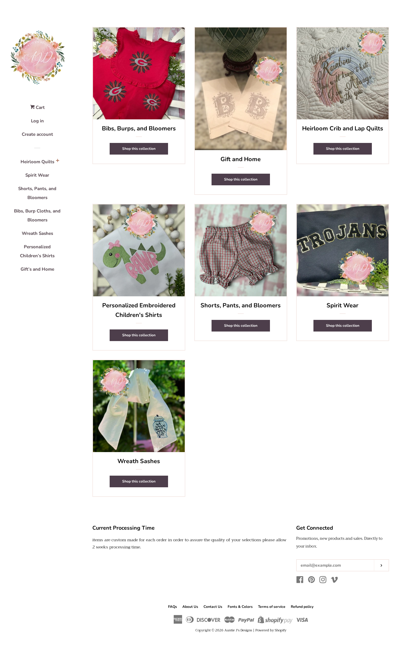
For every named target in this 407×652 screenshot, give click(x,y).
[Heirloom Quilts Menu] (57, 161)
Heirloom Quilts (37, 162)
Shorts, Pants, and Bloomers (37, 193)
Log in (37, 121)
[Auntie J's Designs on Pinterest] (311, 581)
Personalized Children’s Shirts (37, 251)
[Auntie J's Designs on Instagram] (323, 581)
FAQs (172, 606)
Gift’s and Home (37, 269)
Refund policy (302, 606)
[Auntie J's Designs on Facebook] (300, 581)
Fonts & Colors (240, 606)
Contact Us (213, 606)
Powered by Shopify (270, 630)
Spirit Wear (37, 175)
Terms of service (271, 606)
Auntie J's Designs (238, 630)
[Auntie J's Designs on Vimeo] (334, 581)
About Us (190, 606)
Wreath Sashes (37, 233)
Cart (40, 107)
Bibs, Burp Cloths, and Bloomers (37, 215)
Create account (37, 134)
